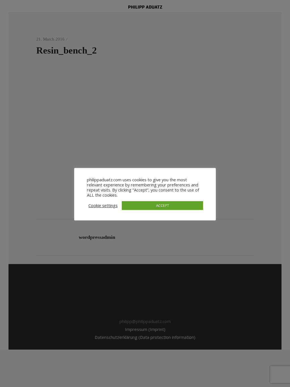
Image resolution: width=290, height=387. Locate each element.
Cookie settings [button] (103, 205)
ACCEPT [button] (162, 205)
